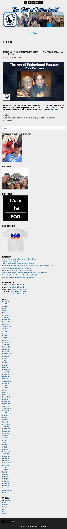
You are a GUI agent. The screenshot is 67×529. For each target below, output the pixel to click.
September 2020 (6, 463)
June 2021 (4, 442)
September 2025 (6, 326)
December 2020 (6, 456)
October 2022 (5, 406)
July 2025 (4, 331)
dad (18, 118)
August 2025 (5, 329)
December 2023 (6, 374)
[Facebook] (25, 2)
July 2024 (4, 358)
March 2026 (5, 313)
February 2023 (6, 397)
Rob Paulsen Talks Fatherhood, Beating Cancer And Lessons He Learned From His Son (33, 53)
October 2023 (5, 379)
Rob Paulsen (41, 118)
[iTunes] (41, 2)
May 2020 (4, 472)
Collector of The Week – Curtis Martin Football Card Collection (18, 277)
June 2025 (5, 333)
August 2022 (5, 410)
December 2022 (6, 401)
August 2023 (5, 383)
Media (3, 509)
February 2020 (6, 479)
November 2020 (6, 458)
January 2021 (5, 454)
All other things (6, 500)
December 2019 (6, 483)
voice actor (52, 118)
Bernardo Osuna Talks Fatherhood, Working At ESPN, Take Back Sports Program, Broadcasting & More (28, 266)
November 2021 (6, 431)
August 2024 (5, 356)
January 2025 (5, 344)
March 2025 (5, 340)
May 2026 (4, 308)
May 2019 (4, 492)
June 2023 (5, 388)
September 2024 (6, 354)
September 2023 (6, 381)
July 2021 (4, 440)
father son (27, 118)
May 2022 (4, 417)
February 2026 (6, 315)
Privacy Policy (42, 526)
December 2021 (6, 429)
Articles (4, 502)
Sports (4, 513)
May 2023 (4, 390)
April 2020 (5, 474)
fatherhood (34, 118)
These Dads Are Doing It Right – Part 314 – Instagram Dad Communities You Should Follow (25, 272)
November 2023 (6, 376)
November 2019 (6, 485)
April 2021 (4, 447)
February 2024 (6, 369)
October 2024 (5, 351)
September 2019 (6, 490)
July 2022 (4, 413)
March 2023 (5, 394)
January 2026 (5, 317)
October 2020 (5, 460)
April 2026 (5, 310)
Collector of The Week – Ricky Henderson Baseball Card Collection (19, 259)
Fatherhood (5, 504)
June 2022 (5, 415)
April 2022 (5, 419)
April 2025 (5, 338)
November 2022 (6, 404)
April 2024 (5, 365)
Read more (54, 110)
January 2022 (5, 426)
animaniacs (8, 118)
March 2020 (5, 476)
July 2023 (4, 385)
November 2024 (6, 349)
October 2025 (5, 324)
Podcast (7, 115)
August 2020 (5, 465)
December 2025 (6, 319)
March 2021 (5, 449)
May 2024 (4, 363)
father (21, 118)
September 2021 (6, 435)
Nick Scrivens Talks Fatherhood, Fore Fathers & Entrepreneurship (19, 270)
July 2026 (4, 304)
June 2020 (5, 470)
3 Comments (8, 121)
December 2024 (6, 347)
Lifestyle (4, 507)
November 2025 (6, 322)
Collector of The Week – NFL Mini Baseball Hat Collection (16, 268)
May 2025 (4, 335)
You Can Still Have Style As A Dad (10, 261)
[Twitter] (29, 2)
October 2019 (5, 488)
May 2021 (4, 444)
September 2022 (6, 408)
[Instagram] (33, 2)
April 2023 (5, 392)
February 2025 (6, 342)
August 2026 (5, 301)
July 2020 (4, 467)
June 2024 (5, 360)
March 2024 (5, 367)
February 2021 (6, 451)
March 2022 (5, 422)
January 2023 (5, 399)
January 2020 (5, 481)
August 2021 (5, 438)
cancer (14, 118)
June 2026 (5, 306)
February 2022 (6, 424)
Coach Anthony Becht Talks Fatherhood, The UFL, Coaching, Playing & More (21, 275)
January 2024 (5, 372)
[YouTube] (37, 2)
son (47, 118)
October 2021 (5, 433)
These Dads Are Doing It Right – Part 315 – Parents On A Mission (18, 263)
